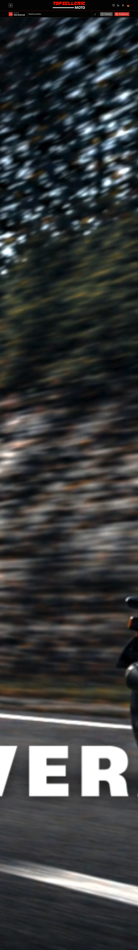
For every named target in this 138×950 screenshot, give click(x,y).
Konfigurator (123, 14)
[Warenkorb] (118, 5)
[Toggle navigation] (11, 5)
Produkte (107, 14)
